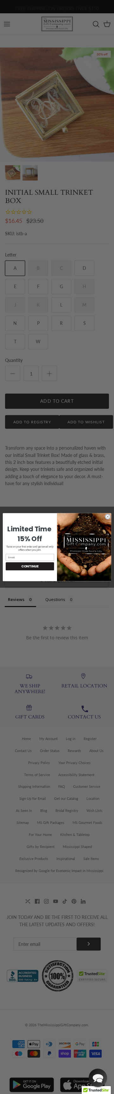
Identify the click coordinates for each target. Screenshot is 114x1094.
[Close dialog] (107, 516)
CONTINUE (30, 566)
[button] (98, 1078)
